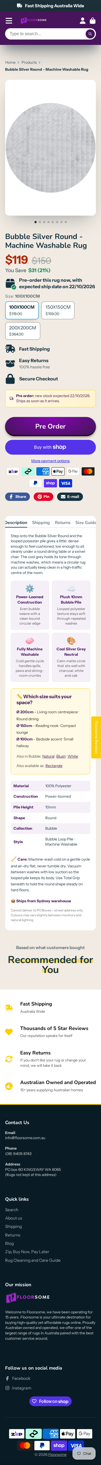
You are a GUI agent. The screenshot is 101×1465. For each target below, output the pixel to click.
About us (13, 1218)
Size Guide (86, 523)
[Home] (33, 20)
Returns (63, 523)
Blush (61, 756)
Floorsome (57, 1454)
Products (29, 62)
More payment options (50, 460)
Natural (48, 756)
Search (11, 1209)
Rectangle (54, 765)
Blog (9, 1243)
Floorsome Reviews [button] (96, 737)
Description (15, 523)
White (73, 756)
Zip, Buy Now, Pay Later (27, 1251)
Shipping (41, 523)
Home (10, 62)
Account (82, 20)
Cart (92, 20)
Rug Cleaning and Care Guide (33, 1260)
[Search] (90, 33)
